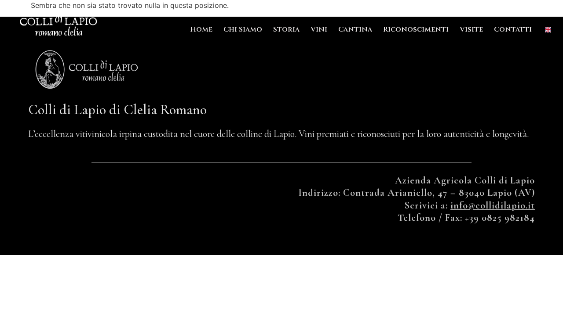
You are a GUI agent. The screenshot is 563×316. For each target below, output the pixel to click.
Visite (471, 29)
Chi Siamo (242, 29)
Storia (286, 29)
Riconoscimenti (416, 29)
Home (201, 29)
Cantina (355, 29)
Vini (319, 29)
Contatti (513, 29)
